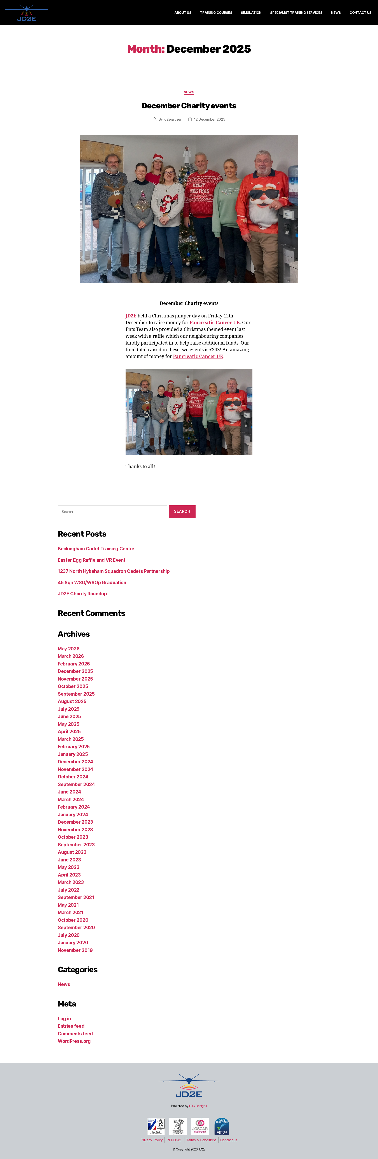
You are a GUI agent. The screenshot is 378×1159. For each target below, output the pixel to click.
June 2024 (69, 792)
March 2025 (71, 739)
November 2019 (75, 950)
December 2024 (75, 761)
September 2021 (76, 897)
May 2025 (68, 724)
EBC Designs (198, 1106)
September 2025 (76, 694)
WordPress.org (74, 1041)
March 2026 (71, 656)
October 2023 (73, 837)
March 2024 (71, 799)
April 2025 (69, 731)
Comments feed (75, 1033)
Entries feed (71, 1026)
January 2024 (73, 814)
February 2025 (74, 746)
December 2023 (75, 822)
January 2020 (73, 942)
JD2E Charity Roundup (82, 593)
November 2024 (75, 769)
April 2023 (69, 875)
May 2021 (68, 905)
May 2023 (68, 867)
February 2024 (74, 807)
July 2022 (68, 890)
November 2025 (75, 679)
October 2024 (73, 777)
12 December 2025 (209, 119)
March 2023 (71, 882)
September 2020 (76, 927)
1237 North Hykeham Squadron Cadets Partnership (114, 571)
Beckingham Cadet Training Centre (96, 548)
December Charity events (189, 105)
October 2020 (73, 920)
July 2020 (69, 935)
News (189, 92)
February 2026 (74, 664)
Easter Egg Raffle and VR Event (91, 560)
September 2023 (76, 844)
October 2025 (73, 686)
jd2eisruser (173, 119)
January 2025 (73, 754)
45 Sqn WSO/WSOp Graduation (92, 582)
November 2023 (75, 829)
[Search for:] (111, 512)
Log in (64, 1018)
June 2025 (69, 716)
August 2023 (72, 852)
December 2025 (75, 671)
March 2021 (70, 912)
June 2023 (69, 860)
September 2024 (76, 784)
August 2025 (72, 701)
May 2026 (68, 648)
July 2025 (68, 709)
